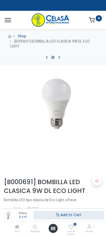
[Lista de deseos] (71, 227)
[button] (97, 180)
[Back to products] (53, 57)
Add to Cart (70, 214)
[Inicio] (17, 227)
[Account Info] (89, 227)
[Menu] (8, 20)
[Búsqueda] (34, 227)
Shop (22, 36)
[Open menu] (53, 228)
